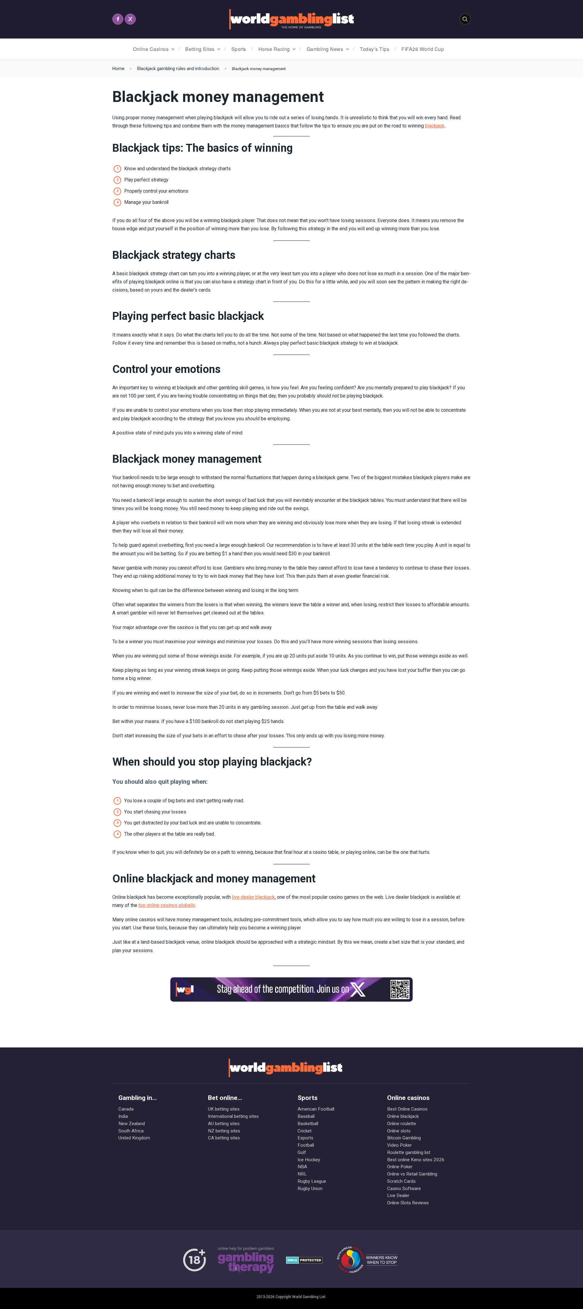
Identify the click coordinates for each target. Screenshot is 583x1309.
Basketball (308, 1123)
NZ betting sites (224, 1131)
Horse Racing (274, 49)
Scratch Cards (401, 1181)
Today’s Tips (374, 49)
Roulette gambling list (408, 1152)
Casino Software (404, 1188)
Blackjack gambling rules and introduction (178, 68)
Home (118, 68)
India (123, 1116)
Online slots (399, 1131)
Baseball (306, 1116)
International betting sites (233, 1116)
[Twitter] (130, 19)
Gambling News (325, 49)
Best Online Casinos (407, 1109)
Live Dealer (398, 1195)
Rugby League (312, 1181)
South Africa (131, 1131)
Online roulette (401, 1123)
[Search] (465, 19)
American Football (316, 1109)
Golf (302, 1152)
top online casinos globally (166, 905)
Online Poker (399, 1166)
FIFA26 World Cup (422, 49)
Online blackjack (403, 1116)
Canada (126, 1109)
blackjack (435, 126)
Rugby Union (310, 1188)
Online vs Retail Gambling (412, 1174)
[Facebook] (117, 19)
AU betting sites (224, 1123)
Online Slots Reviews (408, 1203)
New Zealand (131, 1123)
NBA (302, 1166)
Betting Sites (200, 49)
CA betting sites (224, 1138)
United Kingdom (134, 1138)
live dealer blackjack (253, 897)
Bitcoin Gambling (404, 1138)
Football (306, 1145)
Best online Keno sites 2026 (416, 1159)
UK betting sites (224, 1109)
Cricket (305, 1131)
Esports (305, 1138)
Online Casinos (151, 49)
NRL (302, 1174)
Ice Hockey (309, 1159)
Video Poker (399, 1145)
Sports (238, 49)
